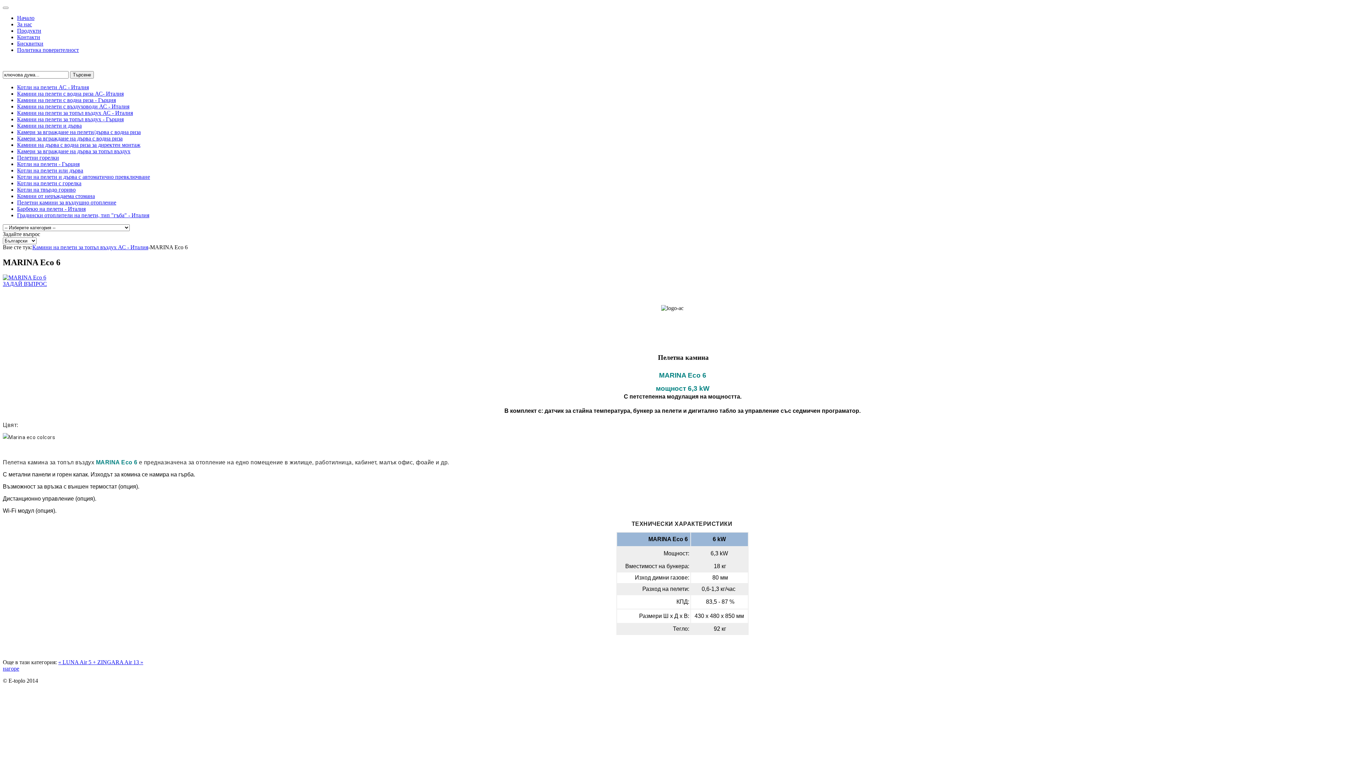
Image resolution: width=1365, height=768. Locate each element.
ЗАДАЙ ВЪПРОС (25, 284)
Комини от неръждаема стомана (56, 196)
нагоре (11, 669)
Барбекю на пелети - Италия (51, 209)
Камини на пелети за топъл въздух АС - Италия (75, 113)
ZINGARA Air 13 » (120, 662)
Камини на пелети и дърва (49, 126)
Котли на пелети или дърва (50, 170)
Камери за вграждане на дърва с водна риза (70, 138)
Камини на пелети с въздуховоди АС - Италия (73, 106)
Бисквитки (30, 44)
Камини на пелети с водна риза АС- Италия (70, 94)
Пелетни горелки (38, 158)
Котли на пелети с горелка (49, 183)
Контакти (28, 37)
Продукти (29, 31)
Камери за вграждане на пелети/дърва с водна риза (79, 132)
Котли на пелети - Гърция (48, 164)
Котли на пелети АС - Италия (53, 87)
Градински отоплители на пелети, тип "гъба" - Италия (83, 215)
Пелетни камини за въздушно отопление (66, 202)
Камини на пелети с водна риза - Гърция (66, 100)
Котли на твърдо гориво (46, 190)
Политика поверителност (48, 50)
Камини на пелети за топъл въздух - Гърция (70, 119)
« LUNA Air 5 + (77, 662)
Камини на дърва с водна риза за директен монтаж (78, 145)
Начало (25, 18)
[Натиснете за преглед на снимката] (24, 277)
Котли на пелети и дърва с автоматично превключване (83, 177)
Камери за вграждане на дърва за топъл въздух (73, 151)
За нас (24, 24)
